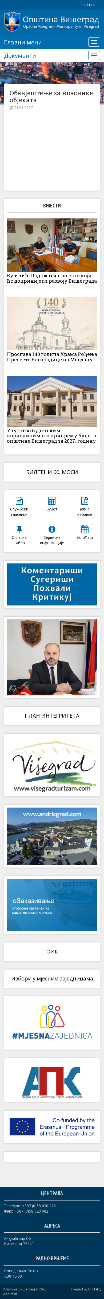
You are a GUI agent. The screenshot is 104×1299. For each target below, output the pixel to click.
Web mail (10, 1294)
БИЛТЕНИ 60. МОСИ (52, 472)
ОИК (52, 951)
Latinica (88, 4)
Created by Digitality (86, 1289)
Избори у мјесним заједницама (52, 978)
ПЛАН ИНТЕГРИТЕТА (52, 715)
